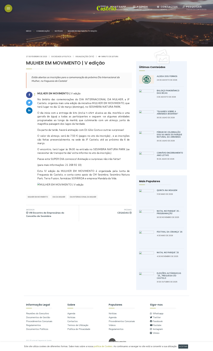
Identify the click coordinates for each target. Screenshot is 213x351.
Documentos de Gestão (38, 317)
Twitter (156, 317)
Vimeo (155, 333)
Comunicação (43, 31)
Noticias (71, 317)
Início (28, 31)
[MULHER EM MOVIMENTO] (161, 57)
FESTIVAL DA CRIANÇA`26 (169, 232)
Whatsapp (119, 8)
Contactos (169, 8)
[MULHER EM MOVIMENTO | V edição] (29, 95)
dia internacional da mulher (83, 197)
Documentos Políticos (37, 329)
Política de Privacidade (78, 329)
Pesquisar (196, 8)
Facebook (157, 321)
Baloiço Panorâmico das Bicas (168, 91)
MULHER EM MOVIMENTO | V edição (82, 31)
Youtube (156, 325)
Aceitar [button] (183, 346)
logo (106, 8)
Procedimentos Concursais (39, 321)
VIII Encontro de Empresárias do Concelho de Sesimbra (45, 213)
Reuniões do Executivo (37, 313)
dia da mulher (59, 197)
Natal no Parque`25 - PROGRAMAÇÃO (168, 212)
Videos (112, 325)
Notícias (59, 31)
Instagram (157, 329)
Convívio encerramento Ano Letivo (170, 154)
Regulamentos (33, 325)
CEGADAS (124, 211)
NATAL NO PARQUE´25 (168, 252)
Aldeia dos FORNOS (167, 76)
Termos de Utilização (77, 325)
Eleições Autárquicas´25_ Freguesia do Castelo (169, 275)
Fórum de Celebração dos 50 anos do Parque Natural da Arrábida (169, 134)
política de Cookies (103, 346)
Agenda (144, 8)
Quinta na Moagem (167, 190)
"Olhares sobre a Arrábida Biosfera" (167, 112)
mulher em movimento (38, 197)
